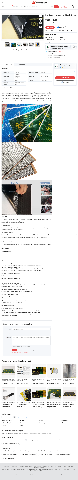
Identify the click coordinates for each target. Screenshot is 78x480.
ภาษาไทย (73, 469)
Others (21, 425)
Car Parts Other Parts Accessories (11, 443)
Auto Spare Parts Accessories (10, 454)
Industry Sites (53, 466)
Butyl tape (4, 425)
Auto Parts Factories (7, 451)
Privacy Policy (62, 474)
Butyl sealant (23, 423)
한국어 (60, 469)
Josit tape (22, 420)
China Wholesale (37, 466)
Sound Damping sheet (7, 420)
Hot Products (6, 466)
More (3, 461)
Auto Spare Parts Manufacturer (62, 454)
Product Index (70, 466)
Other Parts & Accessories (28, 11)
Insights (42, 467)
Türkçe (31, 470)
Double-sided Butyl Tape (7, 423)
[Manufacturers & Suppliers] (39, 2)
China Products (14, 466)
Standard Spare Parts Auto (45, 454)
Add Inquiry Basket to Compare (22, 50)
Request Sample (71, 30)
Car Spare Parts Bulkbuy (8, 458)
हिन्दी (68, 469)
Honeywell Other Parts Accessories (46, 440)
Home (3, 11)
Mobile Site (36, 467)
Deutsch (45, 469)
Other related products (63, 420)
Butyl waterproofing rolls (45, 423)
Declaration (54, 474)
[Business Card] (74, 71)
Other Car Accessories (19, 440)
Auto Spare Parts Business (57, 451)
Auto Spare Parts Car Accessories (28, 454)
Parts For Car (19, 451)
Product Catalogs (23, 417)
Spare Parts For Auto (43, 451)
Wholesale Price (46, 466)
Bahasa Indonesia (44, 470)
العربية (56, 469)
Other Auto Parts (7, 440)
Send (14, 350)
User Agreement (47, 474)
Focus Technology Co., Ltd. (29, 474)
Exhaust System (31, 440)
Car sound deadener (62, 423)
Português (22, 469)
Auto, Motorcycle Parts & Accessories (13, 11)
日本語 (64, 469)
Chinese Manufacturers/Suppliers (25, 466)
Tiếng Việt (37, 470)
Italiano (40, 469)
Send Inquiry (50, 27)
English (12, 469)
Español (17, 469)
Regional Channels (62, 466)
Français (28, 469)
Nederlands (50, 469)
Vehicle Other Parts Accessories (65, 440)
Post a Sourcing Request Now (20, 352)
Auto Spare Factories (30, 451)
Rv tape (41, 420)
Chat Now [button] (62, 27)
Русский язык (34, 469)
